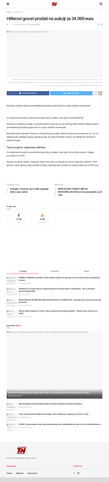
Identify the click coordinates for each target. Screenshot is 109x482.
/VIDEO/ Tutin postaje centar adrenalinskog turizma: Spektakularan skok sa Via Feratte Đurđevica (59, 424)
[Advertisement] (54, 246)
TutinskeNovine (18, 458)
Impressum (32, 473)
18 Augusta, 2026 (26, 417)
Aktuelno (20, 473)
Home (9, 12)
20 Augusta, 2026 (16, 396)
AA (35, 458)
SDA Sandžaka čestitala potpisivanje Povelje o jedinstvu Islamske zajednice (50, 404)
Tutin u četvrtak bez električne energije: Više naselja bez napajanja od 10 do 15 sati (53, 414)
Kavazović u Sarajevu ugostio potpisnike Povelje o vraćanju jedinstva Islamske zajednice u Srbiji (49, 393)
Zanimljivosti (18, 12)
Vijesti (9, 473)
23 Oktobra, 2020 (19, 25)
